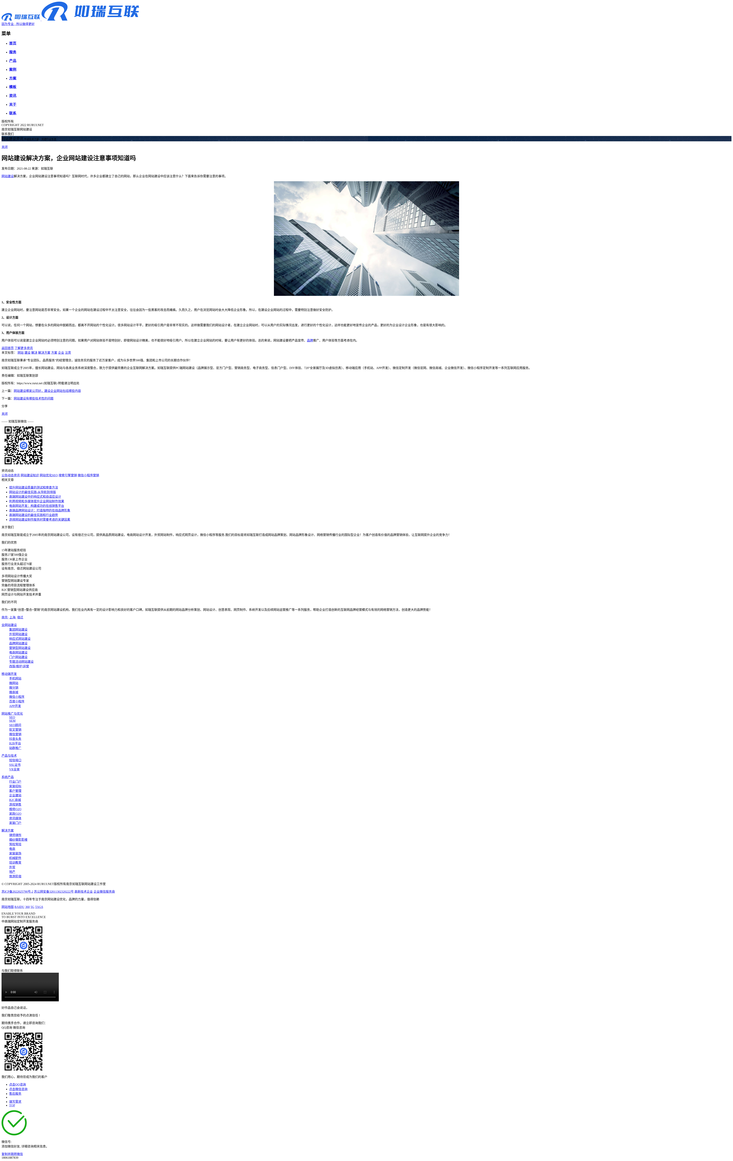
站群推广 (15, 748)
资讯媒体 (15, 818)
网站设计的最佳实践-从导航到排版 (32, 492)
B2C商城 (15, 800)
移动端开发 (9, 674)
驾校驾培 (15, 844)
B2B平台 (15, 743)
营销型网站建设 (20, 648)
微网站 (13, 683)
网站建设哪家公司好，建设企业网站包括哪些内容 (47, 390)
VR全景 (14, 769)
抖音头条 (15, 738)
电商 (12, 848)
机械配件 (15, 858)
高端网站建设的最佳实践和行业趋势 (33, 515)
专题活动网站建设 (21, 661)
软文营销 (15, 729)
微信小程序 (16, 696)
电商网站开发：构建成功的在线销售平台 (36, 505)
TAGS (39, 907)
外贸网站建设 (18, 634)
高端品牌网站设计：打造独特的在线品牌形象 (39, 510)
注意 (68, 352)
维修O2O (15, 809)
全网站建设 (9, 625)
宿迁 (20, 617)
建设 (27, 352)
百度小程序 (16, 701)
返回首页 (8, 348)
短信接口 (15, 760)
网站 (21, 352)
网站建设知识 (30, 475)
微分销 (13, 687)
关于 (12, 104)
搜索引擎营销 (68, 475)
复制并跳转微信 (12, 1154)
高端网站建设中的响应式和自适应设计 (35, 496)
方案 (12, 78)
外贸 (12, 867)
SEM (12, 720)
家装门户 (15, 822)
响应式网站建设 (20, 638)
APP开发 (15, 706)
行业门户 (15, 781)
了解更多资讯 (24, 348)
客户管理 (15, 790)
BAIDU (19, 907)
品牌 (310, 340)
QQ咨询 (7, 1027)
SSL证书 (15, 764)
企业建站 (15, 795)
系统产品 (8, 777)
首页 (12, 43)
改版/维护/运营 (19, 666)
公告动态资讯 (11, 475)
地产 (12, 871)
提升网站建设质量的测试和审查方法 (33, 487)
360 (27, 907)
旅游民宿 (15, 876)
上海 (12, 617)
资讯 (12, 96)
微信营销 (15, 734)
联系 (12, 113)
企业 (61, 352)
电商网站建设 (18, 652)
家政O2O (15, 813)
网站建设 (8, 176)
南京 (5, 617)
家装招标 (15, 786)
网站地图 (8, 907)
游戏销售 (15, 804)
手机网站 (15, 678)
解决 (34, 352)
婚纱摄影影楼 (18, 839)
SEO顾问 (15, 725)
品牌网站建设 (18, 643)
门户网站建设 (18, 657)
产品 (12, 61)
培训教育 (15, 862)
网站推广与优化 (12, 713)
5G (32, 907)
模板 (12, 87)
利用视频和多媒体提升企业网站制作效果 (36, 501)
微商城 (13, 692)
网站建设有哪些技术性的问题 (33, 398)
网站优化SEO (49, 475)
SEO (12, 717)
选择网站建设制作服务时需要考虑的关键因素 (39, 519)
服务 (12, 52)
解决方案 (44, 352)
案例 (12, 69)
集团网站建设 (18, 629)
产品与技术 (9, 755)
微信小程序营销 (88, 475)
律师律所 (15, 835)
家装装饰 (15, 853)
